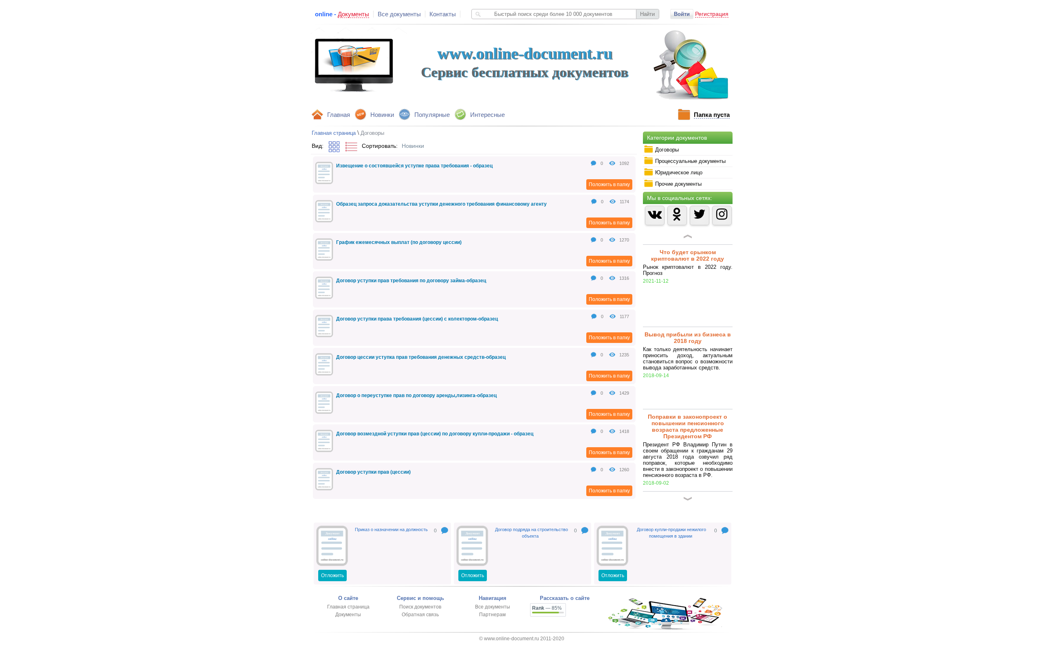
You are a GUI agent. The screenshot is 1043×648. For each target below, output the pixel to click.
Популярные (432, 114)
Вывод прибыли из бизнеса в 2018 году (688, 304)
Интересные (487, 114)
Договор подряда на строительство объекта (531, 532)
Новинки (382, 114)
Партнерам (492, 614)
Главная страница (334, 133)
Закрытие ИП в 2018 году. (687, 465)
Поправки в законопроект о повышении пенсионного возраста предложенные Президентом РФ (687, 393)
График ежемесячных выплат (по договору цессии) (399, 242)
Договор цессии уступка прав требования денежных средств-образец (421, 357)
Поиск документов (420, 607)
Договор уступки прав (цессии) (373, 472)
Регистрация (711, 14)
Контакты (442, 14)
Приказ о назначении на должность (391, 529)
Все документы (399, 14)
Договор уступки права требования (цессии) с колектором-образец (417, 319)
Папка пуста (712, 114)
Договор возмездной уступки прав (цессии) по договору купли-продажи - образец (434, 434)
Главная (338, 114)
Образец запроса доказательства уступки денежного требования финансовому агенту (441, 204)
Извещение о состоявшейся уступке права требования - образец (414, 166)
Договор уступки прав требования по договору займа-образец (411, 280)
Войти (682, 14)
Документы (348, 614)
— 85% (547, 608)
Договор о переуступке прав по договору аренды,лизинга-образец (416, 395)
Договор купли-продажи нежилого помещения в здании (671, 532)
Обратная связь (420, 614)
